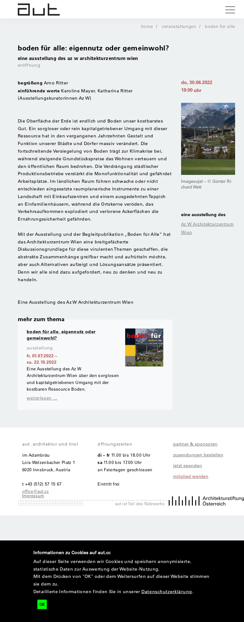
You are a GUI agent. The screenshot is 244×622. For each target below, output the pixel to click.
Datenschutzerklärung (166, 591)
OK (42, 604)
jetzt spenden (187, 465)
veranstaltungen (179, 26)
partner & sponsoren (195, 444)
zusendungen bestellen (198, 455)
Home (147, 26)
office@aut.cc (35, 491)
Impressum (33, 495)
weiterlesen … (42, 397)
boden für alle (220, 26)
